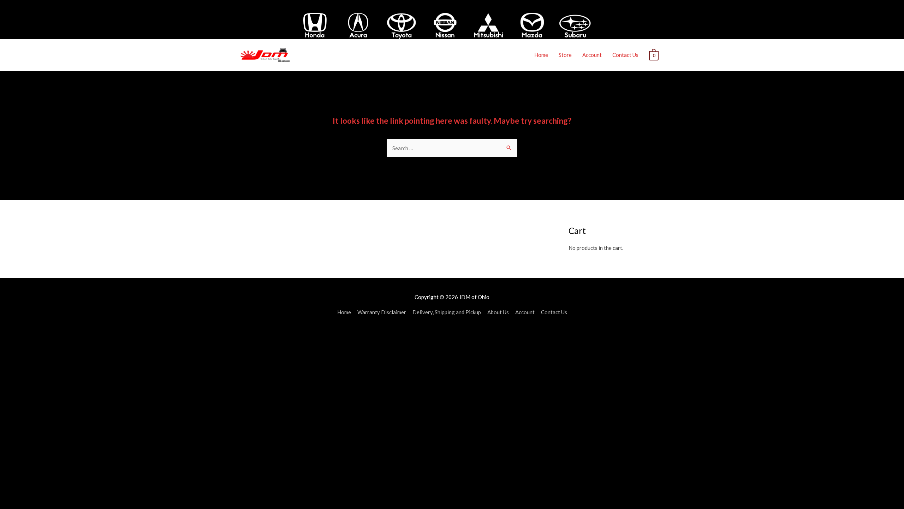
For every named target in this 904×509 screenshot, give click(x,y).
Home (541, 55)
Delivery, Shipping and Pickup (446, 312)
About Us (498, 312)
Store (565, 55)
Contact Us (625, 55)
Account (592, 55)
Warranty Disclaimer (381, 312)
